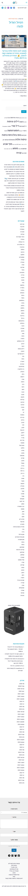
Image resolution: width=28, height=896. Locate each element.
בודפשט (22, 285)
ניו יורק (22, 473)
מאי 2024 (21, 732)
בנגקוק (22, 310)
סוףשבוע (23, 148)
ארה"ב (5, 117)
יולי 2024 (22, 727)
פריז (23, 529)
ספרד (11, 148)
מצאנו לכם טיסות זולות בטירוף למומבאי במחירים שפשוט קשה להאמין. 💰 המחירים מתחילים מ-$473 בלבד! (14, 54)
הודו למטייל (10, 64)
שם (14, 831)
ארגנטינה (22, 272)
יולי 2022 (22, 772)
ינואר (23, 144)
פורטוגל (22, 521)
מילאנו (22, 448)
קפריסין (22, 565)
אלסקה (22, 254)
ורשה (23, 387)
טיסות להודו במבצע (10, 71)
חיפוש (24, 105)
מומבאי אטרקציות (9, 74)
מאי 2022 (21, 777)
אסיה (15, 61)
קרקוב (22, 570)
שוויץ (23, 585)
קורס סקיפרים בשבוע (14, 874)
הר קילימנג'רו (21, 369)
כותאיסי (22, 415)
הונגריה (22, 361)
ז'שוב (23, 389)
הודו (25, 63)
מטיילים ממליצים (14, 869)
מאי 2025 (21, 706)
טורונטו (22, 402)
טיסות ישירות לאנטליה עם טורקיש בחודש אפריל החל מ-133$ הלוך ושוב (14, 661)
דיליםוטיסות (22, 126)
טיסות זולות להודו (19, 69)
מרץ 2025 (21, 709)
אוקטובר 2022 (20, 767)
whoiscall (20, 658)
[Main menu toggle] (26, 2)
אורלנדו (22, 234)
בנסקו (22, 313)
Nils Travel (12, 63)
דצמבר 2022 (21, 762)
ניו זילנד (22, 471)
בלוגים (22, 305)
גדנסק (22, 331)
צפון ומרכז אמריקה (19, 537)
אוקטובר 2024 (20, 719)
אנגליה (22, 259)
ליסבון (22, 432)
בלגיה (22, 303)
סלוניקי (22, 488)
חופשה (10, 130)
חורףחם (23, 135)
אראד (23, 270)
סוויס (13, 144)
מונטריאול (21, 445)
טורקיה (22, 404)
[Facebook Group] (11, 8)
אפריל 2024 (21, 734)
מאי (15, 144)
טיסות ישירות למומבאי (20, 71)
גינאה (22, 336)
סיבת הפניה (14, 809)
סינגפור (22, 483)
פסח (7, 148)
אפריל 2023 (21, 752)
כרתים (22, 420)
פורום (14, 873)
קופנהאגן (22, 547)
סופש (15, 148)
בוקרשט (22, 292)
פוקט (23, 516)
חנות (14, 876)
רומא (23, 575)
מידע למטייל (14, 867)
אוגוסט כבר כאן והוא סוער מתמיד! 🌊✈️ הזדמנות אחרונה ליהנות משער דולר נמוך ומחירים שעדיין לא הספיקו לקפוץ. (14, 181)
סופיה (19, 148)
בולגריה (22, 287)
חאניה (22, 394)
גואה (12, 61)
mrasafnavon (19, 668)
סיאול (22, 481)
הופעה (9, 126)
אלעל (8, 117)
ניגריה (22, 465)
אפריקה (22, 267)
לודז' (23, 425)
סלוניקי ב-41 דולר (14, 666)
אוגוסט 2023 (21, 742)
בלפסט (22, 308)
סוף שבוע (7, 144)
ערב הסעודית (21, 506)
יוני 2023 (22, 747)
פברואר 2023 (20, 757)
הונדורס (22, 364)
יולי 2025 (22, 701)
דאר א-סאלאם (20, 341)
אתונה (25, 121)
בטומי (22, 298)
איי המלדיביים (20, 244)
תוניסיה (22, 595)
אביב (25, 117)
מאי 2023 (21, 750)
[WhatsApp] (5, 8)
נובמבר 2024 (21, 716)
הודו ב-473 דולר (18, 64)
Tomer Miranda (19, 647)
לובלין (22, 422)
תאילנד (22, 593)
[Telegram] (3, 8)
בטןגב (21, 122)
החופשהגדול (4, 126)
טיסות (5, 135)
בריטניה (22, 315)
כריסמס (20, 144)
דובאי (23, 346)
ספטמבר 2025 (20, 699)
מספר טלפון (14, 840)
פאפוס (22, 509)
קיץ (22, 153)
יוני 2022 (22, 775)
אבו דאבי (22, 224)
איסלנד (22, 249)
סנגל (23, 491)
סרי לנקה (22, 501)
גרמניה (22, 338)
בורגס (22, 295)
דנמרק (22, 351)
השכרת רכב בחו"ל (14, 871)
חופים (21, 130)
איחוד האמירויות (20, 237)
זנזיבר (22, 392)
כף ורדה (22, 417)
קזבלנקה (22, 552)
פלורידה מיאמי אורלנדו (18, 527)
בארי (23, 282)
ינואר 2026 (21, 691)
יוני (24, 144)
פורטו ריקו (21, 519)
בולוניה (22, 290)
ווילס (23, 374)
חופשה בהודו (11, 66)
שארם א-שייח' (20, 580)
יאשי (23, 410)
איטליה (17, 117)
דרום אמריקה (21, 354)
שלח (14, 850)
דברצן (22, 343)
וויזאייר (24, 131)
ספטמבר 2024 (20, 722)
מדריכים (22, 440)
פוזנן (23, 511)
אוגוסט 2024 (21, 724)
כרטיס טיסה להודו (18, 74)
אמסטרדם (21, 257)
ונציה (23, 379)
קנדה (23, 562)
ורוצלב (22, 381)
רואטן (22, 572)
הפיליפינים (21, 366)
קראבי (22, 567)
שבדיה (22, 582)
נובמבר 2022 (21, 765)
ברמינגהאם (21, 321)
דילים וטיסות (7, 61)
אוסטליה (22, 229)
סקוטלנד (22, 498)
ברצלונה (22, 323)
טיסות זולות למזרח (9, 69)
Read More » (23, 96)
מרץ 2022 (21, 783)
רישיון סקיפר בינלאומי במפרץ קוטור (14, 878)
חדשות (22, 397)
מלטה (22, 453)
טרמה (6, 140)
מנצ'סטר (22, 455)
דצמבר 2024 (21, 714)
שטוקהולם (21, 588)
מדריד (22, 438)
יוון (3, 140)
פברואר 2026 (20, 688)
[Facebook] (14, 8)
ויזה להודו (17, 66)
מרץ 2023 (21, 755)
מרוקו (22, 460)
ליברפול (22, 430)
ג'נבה (23, 326)
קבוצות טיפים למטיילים (14, 863)
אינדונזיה (22, 247)
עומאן (22, 504)
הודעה (14, 817)
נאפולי (22, 463)
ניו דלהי (18, 63)
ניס (23, 476)
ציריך (23, 532)
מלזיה (22, 450)
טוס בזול (17, 135)
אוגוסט (20, 117)
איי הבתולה (21, 242)
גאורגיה (22, 328)
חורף (5, 131)
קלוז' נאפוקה (21, 560)
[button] (2, 3)
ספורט (22, 493)
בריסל (22, 318)
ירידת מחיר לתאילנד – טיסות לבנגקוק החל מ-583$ (15, 649)
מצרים (22, 458)
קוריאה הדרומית (20, 549)
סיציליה (22, 486)
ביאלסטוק (21, 300)
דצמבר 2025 (21, 694)
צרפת (5, 148)
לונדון (17, 144)
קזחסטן (22, 554)
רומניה (22, 577)
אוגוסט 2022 (21, 770)
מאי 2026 (21, 683)
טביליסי (22, 399)
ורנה (23, 384)
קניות (18, 152)
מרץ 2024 (21, 737)
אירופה (12, 118)
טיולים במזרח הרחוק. (16, 68)
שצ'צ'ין (22, 590)
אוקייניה (22, 232)
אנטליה (22, 262)
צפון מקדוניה (21, 539)
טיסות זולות (20, 139)
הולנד (22, 359)
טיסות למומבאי (14, 73)
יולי (25, 144)
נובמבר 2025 (21, 696)
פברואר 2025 (20, 711)
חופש (16, 130)
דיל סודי (15, 126)
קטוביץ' (22, 557)
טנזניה (22, 407)
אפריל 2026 (21, 686)
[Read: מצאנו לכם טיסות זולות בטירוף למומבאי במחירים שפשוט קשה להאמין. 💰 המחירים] (14, 41)
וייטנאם (22, 376)
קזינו (25, 153)
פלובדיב (22, 524)
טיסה (10, 135)
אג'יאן (23, 117)
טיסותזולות (11, 140)
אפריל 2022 (21, 780)
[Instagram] (8, 8)
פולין (9, 148)
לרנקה (22, 435)
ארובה (22, 277)
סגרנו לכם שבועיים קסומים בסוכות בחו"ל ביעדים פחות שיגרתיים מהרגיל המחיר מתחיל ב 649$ (14, 188)
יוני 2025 (22, 704)
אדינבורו (22, 226)
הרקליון (22, 371)
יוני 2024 (22, 729)
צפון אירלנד (21, 534)
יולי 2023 (22, 744)
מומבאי (22, 63)
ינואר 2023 (21, 760)
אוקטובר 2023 (20, 739)
